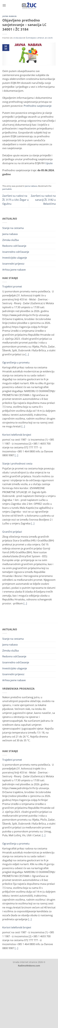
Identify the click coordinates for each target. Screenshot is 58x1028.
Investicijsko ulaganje (14, 257)
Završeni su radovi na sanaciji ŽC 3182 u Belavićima (43, 199)
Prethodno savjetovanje (38, 105)
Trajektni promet (12, 286)
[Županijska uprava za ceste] (29, 5)
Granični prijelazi (12, 531)
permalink (7, 189)
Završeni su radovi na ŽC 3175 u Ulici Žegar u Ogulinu (15, 199)
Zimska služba (10, 240)
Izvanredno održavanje (15, 252)
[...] (27, 354)
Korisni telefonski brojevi (16, 434)
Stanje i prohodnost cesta (17, 463)
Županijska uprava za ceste (39, 38)
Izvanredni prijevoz (13, 263)
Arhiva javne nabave (14, 269)
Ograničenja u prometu (16, 362)
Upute (49, 163)
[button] (4, 5)
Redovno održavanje (14, 246)
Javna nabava (9, 16)
